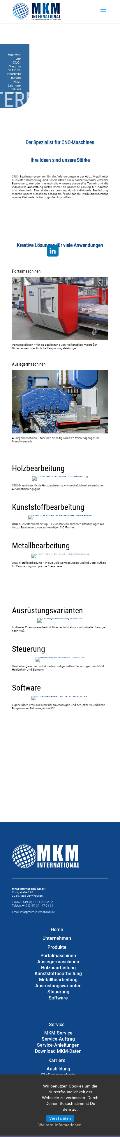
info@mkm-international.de (37, 911)
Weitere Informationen (60, 1125)
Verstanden (60, 1118)
